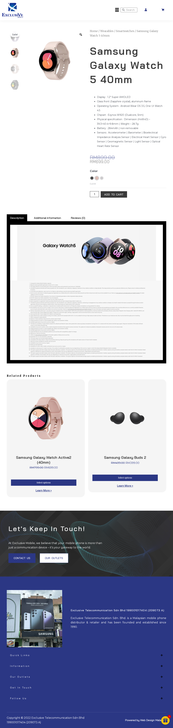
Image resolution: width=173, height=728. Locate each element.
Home (94, 31)
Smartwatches (125, 31)
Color (94, 171)
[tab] (17, 217)
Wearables (107, 31)
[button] (117, 10)
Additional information (47, 218)
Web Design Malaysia (153, 720)
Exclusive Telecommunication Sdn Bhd (57, 717)
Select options (44, 482)
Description (17, 218)
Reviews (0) (78, 218)
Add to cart (113, 194)
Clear (93, 184)
